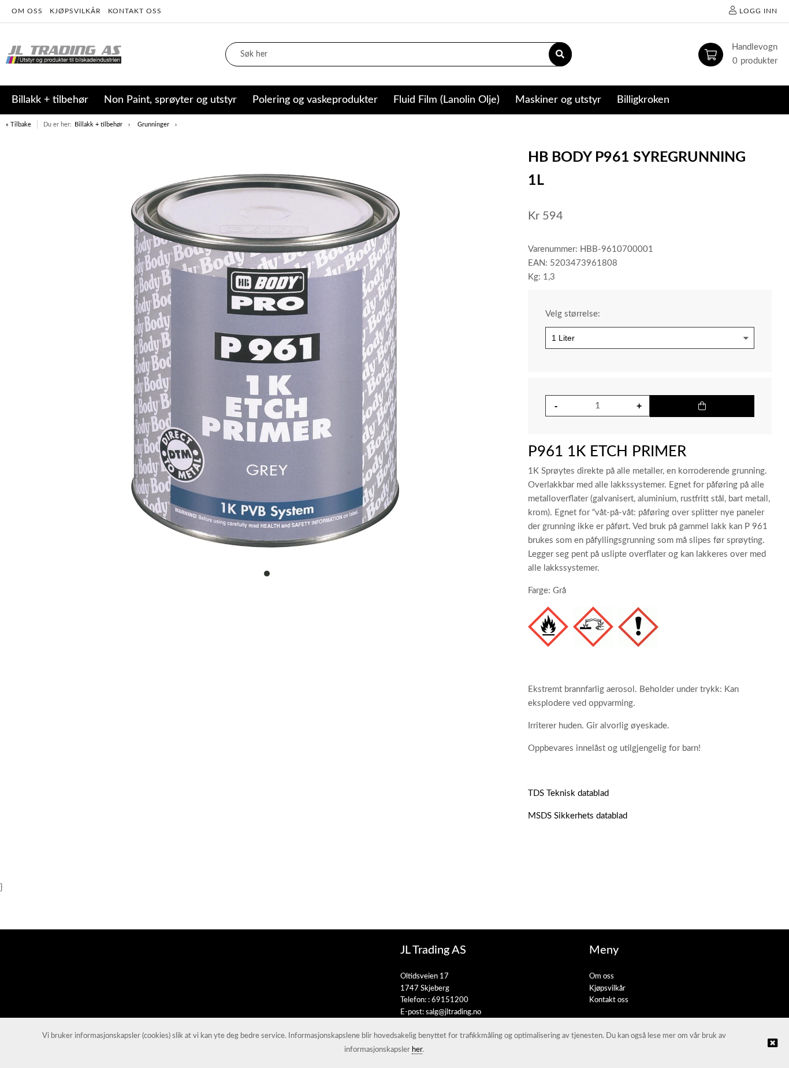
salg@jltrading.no (453, 1012)
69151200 (449, 1000)
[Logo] (63, 55)
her (417, 1050)
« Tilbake (18, 124)
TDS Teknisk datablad (568, 793)
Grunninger (153, 124)
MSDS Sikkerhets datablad (577, 816)
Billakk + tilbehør (98, 124)
